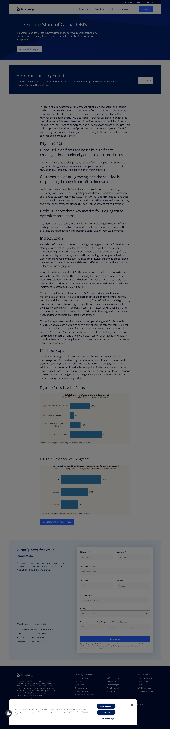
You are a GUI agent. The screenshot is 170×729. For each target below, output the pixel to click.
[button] (9, 713)
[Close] (131, 705)
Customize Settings (106, 719)
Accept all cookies (106, 706)
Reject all (106, 712)
